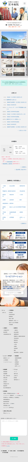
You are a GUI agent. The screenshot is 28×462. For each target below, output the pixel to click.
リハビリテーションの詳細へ (14, 292)
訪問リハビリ (17, 366)
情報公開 (5, 377)
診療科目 (16, 328)
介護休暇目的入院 (7, 334)
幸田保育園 (5, 452)
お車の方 (16, 375)
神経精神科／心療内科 (7, 163)
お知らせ (4, 312)
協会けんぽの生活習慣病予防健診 (17, 207)
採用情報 (5, 391)
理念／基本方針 (6, 375)
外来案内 (11, 312)
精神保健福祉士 (6, 399)
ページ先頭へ (23, 308)
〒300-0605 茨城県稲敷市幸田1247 (14, 22)
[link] (14, 308)
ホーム (3, 310)
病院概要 (5, 369)
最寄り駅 (16, 373)
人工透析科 (5, 360)
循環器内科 (22, 185)
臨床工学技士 (9, 403)
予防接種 (11, 324)
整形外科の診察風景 (20, 57)
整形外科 (16, 340)
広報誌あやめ (6, 383)
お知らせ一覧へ (23, 130)
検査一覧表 (11, 318)
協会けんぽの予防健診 (13, 322)
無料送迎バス (17, 379)
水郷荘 (12, 450)
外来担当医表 (10, 161)
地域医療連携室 (18, 358)
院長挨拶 (5, 371)
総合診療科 (12, 185)
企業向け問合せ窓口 (7, 411)
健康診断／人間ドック (13, 320)
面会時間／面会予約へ (21, 169)
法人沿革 (5, 379)
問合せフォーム (6, 413)
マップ (15, 371)
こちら (20, 83)
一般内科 (16, 330)
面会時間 (5, 332)
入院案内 (5, 328)
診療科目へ (24, 223)
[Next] (26, 63)
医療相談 (11, 316)
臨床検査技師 (6, 401)
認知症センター (6, 358)
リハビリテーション (7, 362)
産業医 (21, 212)
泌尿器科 (11, 199)
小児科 (21, 194)
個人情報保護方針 (7, 387)
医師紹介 (5, 381)
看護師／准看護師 (11, 393)
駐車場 (15, 377)
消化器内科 (22, 191)
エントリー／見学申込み (8, 407)
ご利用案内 (11, 310)
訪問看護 (11, 217)
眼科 (21, 199)
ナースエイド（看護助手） (13, 395)
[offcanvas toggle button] (24, 3)
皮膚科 (4, 199)
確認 (15, 438)
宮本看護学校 (21, 450)
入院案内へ (24, 167)
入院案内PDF (6, 330)
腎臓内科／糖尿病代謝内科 (9, 191)
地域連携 (17, 355)
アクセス (16, 369)
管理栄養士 (6, 405)
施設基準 (5, 385)
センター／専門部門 (7, 355)
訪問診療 (17, 362)
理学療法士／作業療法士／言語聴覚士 (11, 397)
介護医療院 (4, 450)
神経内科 (11, 194)
